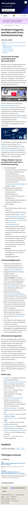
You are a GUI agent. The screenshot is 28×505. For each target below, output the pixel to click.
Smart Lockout (8, 390)
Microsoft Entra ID (9, 25)
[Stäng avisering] (26, 2)
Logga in (25, 15)
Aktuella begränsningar (10, 408)
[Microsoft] (14, 16)
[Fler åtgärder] (25, 25)
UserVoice (6, 436)
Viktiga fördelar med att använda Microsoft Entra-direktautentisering (14, 46)
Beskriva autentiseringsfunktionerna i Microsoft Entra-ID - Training (13, 464)
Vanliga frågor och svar (10, 418)
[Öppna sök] (20, 15)
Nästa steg (4, 52)
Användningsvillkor (5, 501)
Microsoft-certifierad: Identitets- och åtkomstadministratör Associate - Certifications (13, 472)
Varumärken (15, 501)
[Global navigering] (1, 15)
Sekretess (13, 496)
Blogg (2, 496)
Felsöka (6, 422)
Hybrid (17, 25)
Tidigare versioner (19, 494)
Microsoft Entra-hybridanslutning (13, 398)
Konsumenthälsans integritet (8, 499)
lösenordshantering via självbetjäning (14, 294)
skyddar (8, 330)
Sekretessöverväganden (8, 51)
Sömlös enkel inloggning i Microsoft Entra (15, 430)
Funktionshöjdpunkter (7, 49)
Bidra (8, 496)
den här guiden (23, 117)
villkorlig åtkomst (8, 286)
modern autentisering (15, 270)
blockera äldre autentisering (16, 220)
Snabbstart (7, 378)
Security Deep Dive (9, 426)
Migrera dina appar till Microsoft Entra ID (15, 382)
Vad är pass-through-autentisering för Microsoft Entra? (14, 43)
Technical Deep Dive (9, 414)
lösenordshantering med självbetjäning (16, 184)
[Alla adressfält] (2, 25)
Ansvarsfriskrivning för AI (7, 494)
